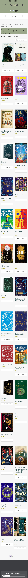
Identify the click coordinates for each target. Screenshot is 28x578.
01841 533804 (14, 1)
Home (2, 24)
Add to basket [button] (7, 70)
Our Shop (17, 573)
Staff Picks (9, 573)
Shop (6, 24)
